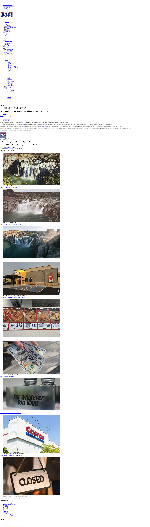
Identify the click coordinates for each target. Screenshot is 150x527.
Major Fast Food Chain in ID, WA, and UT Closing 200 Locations (12, 498)
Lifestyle (8, 148)
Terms (4, 510)
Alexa (6, 35)
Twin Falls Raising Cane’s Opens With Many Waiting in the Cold (12, 297)
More (4, 48)
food (10, 147)
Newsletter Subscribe (9, 49)
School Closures (6, 47)
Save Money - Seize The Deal (8, 6)
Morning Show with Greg (10, 23)
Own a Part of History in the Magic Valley (8, 376)
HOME (4, 19)
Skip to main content (4, 0)
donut (8, 147)
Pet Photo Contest (6, 4)
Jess (6, 24)
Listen (4, 32)
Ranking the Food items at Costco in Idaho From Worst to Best (12, 339)
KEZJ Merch (5, 9)
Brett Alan (7, 29)
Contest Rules (7, 43)
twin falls (13, 147)
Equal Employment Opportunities (9, 503)
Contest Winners (8, 45)
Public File (5, 505)
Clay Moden (7, 28)
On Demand (7, 38)
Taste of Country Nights (9, 26)
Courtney (2, 116)
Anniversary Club (6, 8)
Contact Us (5, 52)
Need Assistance (6, 506)
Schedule (7, 22)
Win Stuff (4, 40)
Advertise (7, 57)
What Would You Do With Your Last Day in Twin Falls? (10, 224)
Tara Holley (7, 30)
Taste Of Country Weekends (10, 27)
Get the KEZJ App (6, 7)
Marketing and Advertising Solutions (9, 504)
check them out (44, 126)
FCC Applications (6, 508)
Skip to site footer (11, 0)
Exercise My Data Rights (7, 514)
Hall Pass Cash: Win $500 (7, 5)
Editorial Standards (6, 507)
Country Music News (9, 50)
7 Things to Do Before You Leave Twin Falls (8, 187)
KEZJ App (7, 34)
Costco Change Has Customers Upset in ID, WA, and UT (11, 455)
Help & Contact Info (9, 53)
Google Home (7, 36)
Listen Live (7, 33)
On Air (4, 21)
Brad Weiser (7, 25)
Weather (4, 46)
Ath (6, 147)
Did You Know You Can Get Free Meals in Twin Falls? (10, 413)
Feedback (7, 56)
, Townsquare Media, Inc (11, 525)
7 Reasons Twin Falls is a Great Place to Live (8, 260)
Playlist (6, 37)
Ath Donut (21, 122)
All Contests (7, 42)
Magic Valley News (8, 51)
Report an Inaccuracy (7, 509)
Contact (4, 516)
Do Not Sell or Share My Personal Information (11, 515)
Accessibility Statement (7, 513)
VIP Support (7, 44)
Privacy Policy (5, 512)
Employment (7, 54)
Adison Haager (8, 31)
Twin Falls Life (21, 148)
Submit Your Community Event (11, 55)
